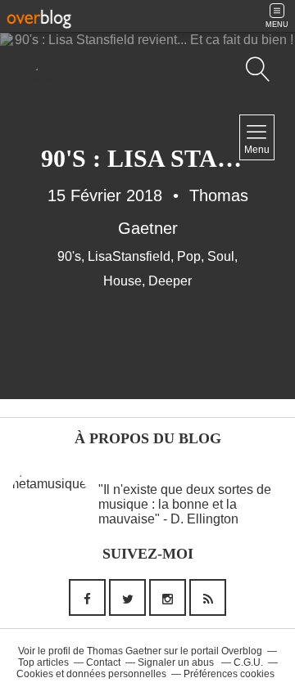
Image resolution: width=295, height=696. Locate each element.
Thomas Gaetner (124, 651)
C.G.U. (248, 662)
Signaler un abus (177, 662)
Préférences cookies (229, 674)
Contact (103, 662)
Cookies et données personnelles (91, 674)
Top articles (43, 662)
